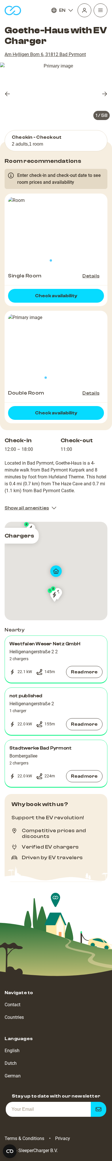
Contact (12, 1004)
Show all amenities (27, 508)
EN (62, 10)
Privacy (62, 1138)
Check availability (56, 295)
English (12, 1050)
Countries (14, 1017)
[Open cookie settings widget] (10, 1151)
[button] (56, 659)
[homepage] (13, 10)
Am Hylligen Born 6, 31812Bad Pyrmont (45, 54)
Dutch (11, 1063)
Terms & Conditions (24, 1138)
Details (90, 276)
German (13, 1076)
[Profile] (84, 10)
